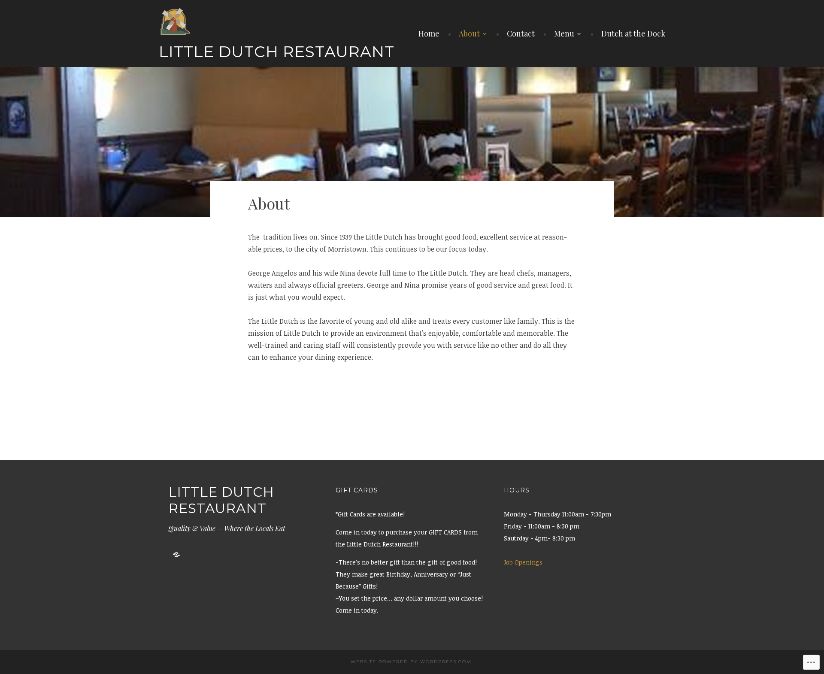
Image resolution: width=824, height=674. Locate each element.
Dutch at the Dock (633, 33)
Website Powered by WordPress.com (411, 662)
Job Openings (523, 562)
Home (428, 33)
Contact (521, 33)
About (469, 33)
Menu (564, 33)
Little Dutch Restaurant (276, 51)
